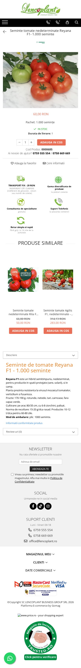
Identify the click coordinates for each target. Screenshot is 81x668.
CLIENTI (39, 562)
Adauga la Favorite (25, 163)
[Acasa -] (40, 9)
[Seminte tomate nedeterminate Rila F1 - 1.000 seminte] (23, 279)
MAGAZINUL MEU (39, 554)
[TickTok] (40, 506)
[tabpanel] (40, 80)
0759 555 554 (43, 530)
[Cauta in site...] (76, 22)
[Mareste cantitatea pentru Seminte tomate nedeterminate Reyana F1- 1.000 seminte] (31, 142)
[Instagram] (48, 506)
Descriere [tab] (11, 355)
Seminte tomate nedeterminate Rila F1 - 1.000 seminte (23, 312)
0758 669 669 (43, 536)
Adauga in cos (51, 142)
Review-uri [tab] (14, 431)
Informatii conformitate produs (24, 423)
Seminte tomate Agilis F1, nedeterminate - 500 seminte (57, 312)
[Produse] (5, 23)
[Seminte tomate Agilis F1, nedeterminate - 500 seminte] (57, 280)
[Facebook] (33, 506)
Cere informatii (55, 163)
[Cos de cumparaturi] (67, 22)
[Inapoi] (3, 31)
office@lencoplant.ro (42, 541)
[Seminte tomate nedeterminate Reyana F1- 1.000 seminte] (40, 80)
